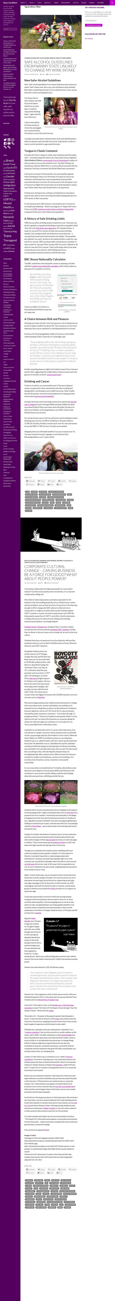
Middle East (6, 404)
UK (4, 248)
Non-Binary (6, 424)
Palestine (40, 697)
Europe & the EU (8, 335)
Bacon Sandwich (59, 494)
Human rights (9, 182)
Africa (5, 263)
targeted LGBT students (59, 629)
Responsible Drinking (45, 505)
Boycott (39, 1183)
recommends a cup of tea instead (55, 160)
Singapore (41, 1202)
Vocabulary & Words (9, 481)
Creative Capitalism (41, 1185)
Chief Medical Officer (55, 497)
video (51, 1010)
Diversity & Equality (65, 561)
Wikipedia (52, 1207)
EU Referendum (9, 171)
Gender (83, 2)
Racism (5, 223)
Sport (5, 470)
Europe (5, 173)
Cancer (42, 497)
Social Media (7, 464)
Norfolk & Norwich (9, 427)
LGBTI (39, 1194)
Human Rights (7, 370)
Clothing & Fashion (9, 292)
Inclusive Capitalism (67, 1191)
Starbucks (29, 1204)
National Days (7, 419)
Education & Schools (9, 328)
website (38, 913)
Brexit (10, 160)
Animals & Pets (7, 268)
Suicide (11, 226)
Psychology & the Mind (10, 441)
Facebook (43, 1188)
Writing (47, 2)
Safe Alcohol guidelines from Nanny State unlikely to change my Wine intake (50, 66)
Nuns (58, 502)
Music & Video (7, 416)
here (47, 1130)
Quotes (12, 221)
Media (56, 2)
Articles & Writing (31, 561)
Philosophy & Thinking (10, 430)
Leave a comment (54, 74)
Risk (69, 505)
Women (28, 510)
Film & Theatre (7, 348)
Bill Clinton (66, 1180)
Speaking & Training (9, 467)
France (70, 500)
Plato (39, 1199)
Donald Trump (9, 164)
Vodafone (30, 1207)
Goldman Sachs (43, 1191)
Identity (5, 373)
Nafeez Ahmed (40, 1196)
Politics (75, 2)
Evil (36, 1188)
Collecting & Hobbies (9, 295)
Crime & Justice (8, 320)
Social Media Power (55, 1202)
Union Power (70, 1204)
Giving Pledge (66, 1035)
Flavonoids (61, 500)
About (23, 2)
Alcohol (43, 491)
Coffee (28, 1185)
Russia (5, 226)
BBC (4, 161)
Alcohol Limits (31, 494)
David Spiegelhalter (33, 500)
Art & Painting (7, 278)
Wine (70, 508)
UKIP (8, 248)
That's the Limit (60, 508)
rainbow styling (59, 842)
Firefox (53, 888)
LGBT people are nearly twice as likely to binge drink (53, 209)
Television (48, 508)
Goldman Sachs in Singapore (35, 627)
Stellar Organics (49, 1108)
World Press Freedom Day (48, 1000)
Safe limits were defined (45, 228)
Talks (31, 2)
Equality (10, 167)
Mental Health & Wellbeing (60, 58)
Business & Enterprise (48, 561)
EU (15, 167)
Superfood (38, 508)
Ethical (29, 1188)
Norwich (8, 217)
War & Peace (7, 483)
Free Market (30, 1191)
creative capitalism (32, 1032)
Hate (5, 179)
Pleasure (66, 502)
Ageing (34, 491)
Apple (47, 1180)
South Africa (69, 1202)
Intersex (7, 188)
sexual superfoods (54, 374)
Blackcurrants (31, 497)
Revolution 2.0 (61, 1199)
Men (52, 502)
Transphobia (10, 245)
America (6, 266)
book (57, 1019)
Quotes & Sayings (8, 449)
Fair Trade (65, 1188)
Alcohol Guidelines (56, 491)
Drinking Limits (48, 500)
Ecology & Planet (8, 325)
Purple (5, 443)
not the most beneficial (64, 1086)
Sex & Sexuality (7, 462)
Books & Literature (9, 287)
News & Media (7, 422)
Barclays (33, 678)
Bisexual (6, 284)
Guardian (58, 1065)
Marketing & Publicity (9, 392)
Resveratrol (60, 505)
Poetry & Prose (7, 435)
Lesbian (5, 384)
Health (5, 365)
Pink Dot (70, 812)
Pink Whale (36, 826)
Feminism (11, 173)
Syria (4, 228)
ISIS (12, 188)
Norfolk (11, 213)
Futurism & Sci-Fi (8, 359)
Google (54, 1191)
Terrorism (9, 228)
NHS (12, 207)
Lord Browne (29, 864)
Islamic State (7, 191)
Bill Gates (29, 1183)
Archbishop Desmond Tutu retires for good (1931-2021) (9, 61)
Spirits (28, 508)
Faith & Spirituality (8, 343)
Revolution (48, 1199)
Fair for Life (54, 1188)
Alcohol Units (45, 494)
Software (100, 2)
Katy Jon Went (10, 2)
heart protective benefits (44, 396)
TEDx (47, 1204)
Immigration (9, 185)
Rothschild (30, 1202)
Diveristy (64, 1185)
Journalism (6, 378)
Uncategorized (7, 478)
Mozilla (29, 1196)
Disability (54, 1185)
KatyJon (6, 123)
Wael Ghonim (41, 1207)
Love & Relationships (9, 389)
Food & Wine (44, 58)
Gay (4, 177)
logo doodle (50, 840)
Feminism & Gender (9, 346)
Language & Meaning (9, 381)
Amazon (29, 1180)
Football (5, 354)
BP (46, 1183)
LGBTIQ (45, 502)
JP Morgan (30, 1194)
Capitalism (54, 1183)
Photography (65, 2)
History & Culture (8, 367)
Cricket (5, 317)
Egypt (72, 1185)
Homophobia (11, 179)
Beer (69, 494)
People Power (53, 1196)
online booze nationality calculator (45, 266)
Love (14, 199)
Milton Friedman (70, 1194)
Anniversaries (7, 271)
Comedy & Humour (31, 58)
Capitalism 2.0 (65, 1183)
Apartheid (38, 1180)
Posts (39, 2)
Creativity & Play (8, 314)
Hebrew (91, 2)
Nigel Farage (7, 210)
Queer (5, 446)
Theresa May (10, 231)
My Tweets (89, 38)
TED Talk (40, 1204)
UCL (61, 1204)
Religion (10, 223)
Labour (10, 193)
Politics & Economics (38, 562)
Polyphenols (30, 505)
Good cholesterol (33, 502)
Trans (7, 236)
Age (27, 491)
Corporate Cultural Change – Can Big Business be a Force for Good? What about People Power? (50, 572)
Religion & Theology (9, 451)
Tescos (54, 1204)
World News (7, 486)
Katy (43, 74)
